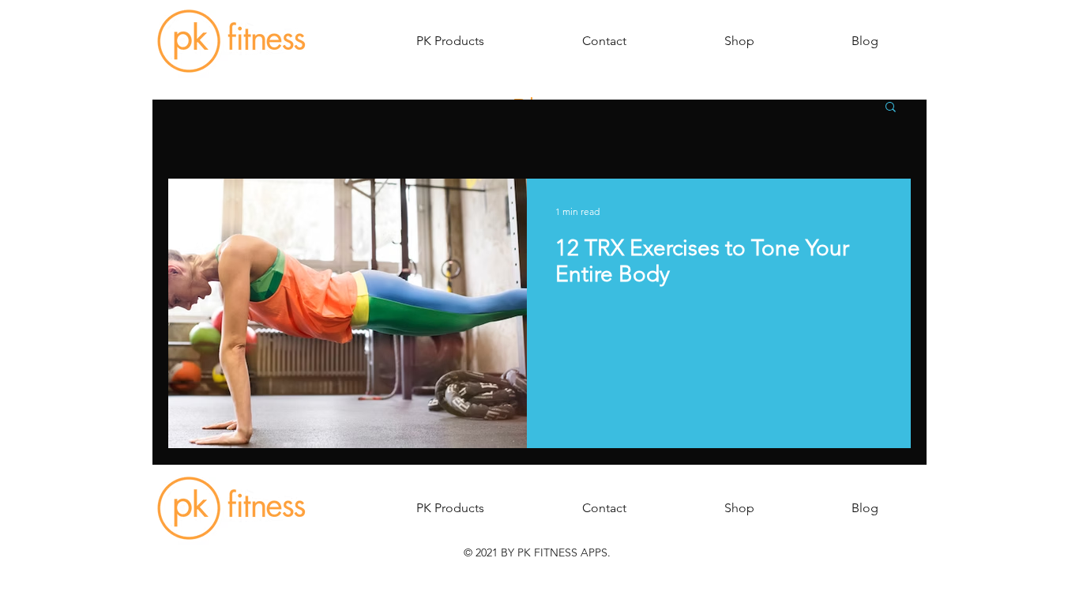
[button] (450, 41)
